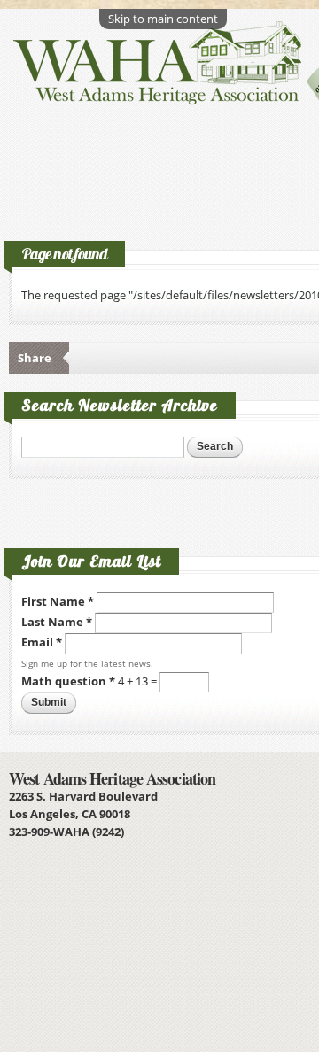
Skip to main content (163, 19)
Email (41, 643)
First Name (57, 601)
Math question (68, 681)
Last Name (56, 622)
